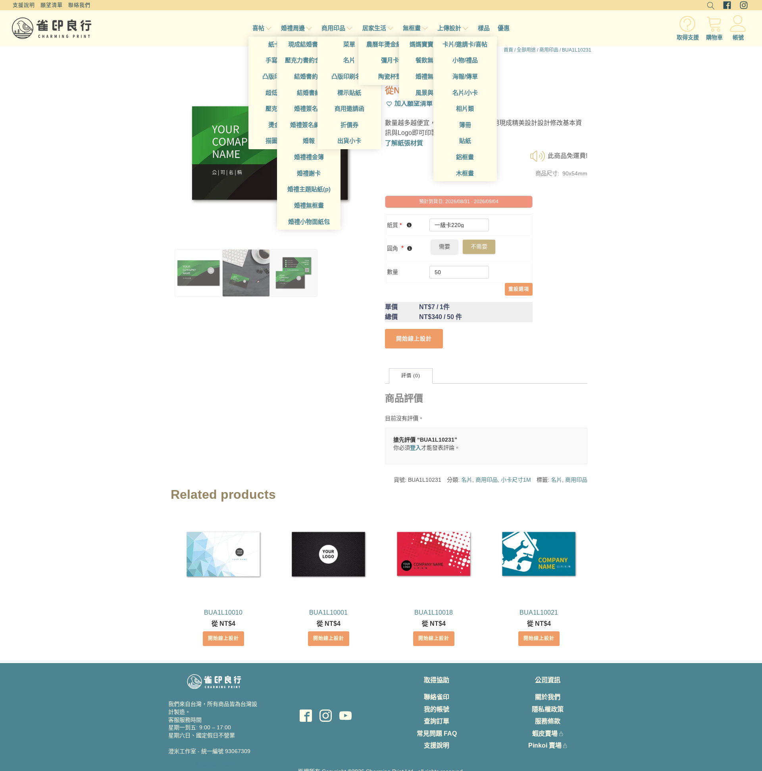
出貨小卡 (349, 140)
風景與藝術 (430, 92)
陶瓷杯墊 (390, 76)
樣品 (484, 28)
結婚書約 (309, 92)
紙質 (394, 225)
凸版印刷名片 (349, 76)
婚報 (309, 140)
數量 (392, 272)
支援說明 (24, 5)
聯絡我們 (79, 5)
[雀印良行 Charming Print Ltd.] (51, 28)
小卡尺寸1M (516, 480)
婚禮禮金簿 (309, 157)
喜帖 (258, 28)
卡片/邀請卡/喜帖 (465, 44)
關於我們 (547, 697)
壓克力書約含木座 (309, 60)
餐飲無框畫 (430, 60)
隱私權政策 (548, 709)
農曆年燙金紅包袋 (390, 44)
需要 (444, 246)
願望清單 (51, 5)
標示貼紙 (349, 92)
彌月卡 (390, 60)
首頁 (508, 50)
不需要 (479, 246)
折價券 (349, 124)
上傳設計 (449, 28)
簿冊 (465, 124)
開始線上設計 (223, 638)
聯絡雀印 (436, 697)
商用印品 (333, 28)
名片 (349, 60)
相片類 (465, 108)
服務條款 (547, 721)
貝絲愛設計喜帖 (214, 764)
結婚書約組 (309, 76)
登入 (415, 447)
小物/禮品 (465, 60)
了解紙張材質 (404, 143)
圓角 (392, 248)
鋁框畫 (465, 157)
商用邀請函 (349, 108)
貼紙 (465, 140)
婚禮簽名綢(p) (308, 124)
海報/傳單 (465, 76)
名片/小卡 (465, 92)
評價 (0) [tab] (410, 376)
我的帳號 (436, 709)
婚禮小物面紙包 (309, 221)
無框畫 (412, 28)
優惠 (504, 28)
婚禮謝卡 (309, 173)
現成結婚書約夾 (309, 44)
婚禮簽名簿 (309, 108)
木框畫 (465, 173)
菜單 (349, 44)
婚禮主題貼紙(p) (309, 189)
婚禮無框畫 (309, 205)
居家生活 (374, 28)
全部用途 (526, 50)
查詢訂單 (436, 721)
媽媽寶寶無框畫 (430, 44)
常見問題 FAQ (437, 733)
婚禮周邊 (293, 28)
